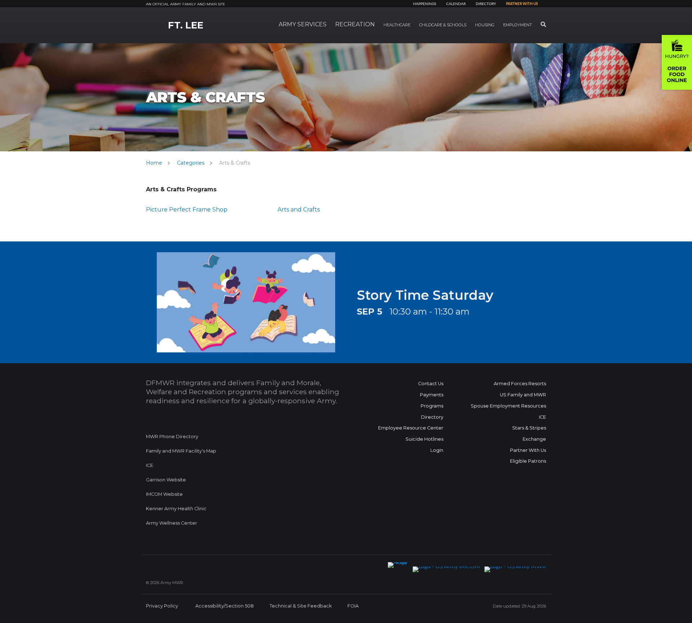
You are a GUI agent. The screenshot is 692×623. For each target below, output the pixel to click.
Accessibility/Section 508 (224, 606)
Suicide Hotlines (424, 439)
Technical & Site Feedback (301, 606)
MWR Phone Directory (172, 436)
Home (154, 163)
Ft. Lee (185, 25)
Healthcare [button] (397, 24)
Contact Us (430, 383)
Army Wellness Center (172, 523)
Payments (431, 394)
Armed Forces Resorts (520, 383)
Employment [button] (517, 24)
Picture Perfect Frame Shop (186, 209)
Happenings (424, 4)
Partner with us (522, 4)
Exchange (534, 439)
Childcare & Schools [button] (442, 24)
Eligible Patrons (528, 461)
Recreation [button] (355, 24)
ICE (149, 465)
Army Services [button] (303, 24)
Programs (432, 406)
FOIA (353, 606)
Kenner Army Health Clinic (176, 508)
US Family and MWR (523, 394)
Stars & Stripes (529, 428)
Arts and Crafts (299, 209)
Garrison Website (166, 479)
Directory (486, 4)
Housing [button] (484, 24)
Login (436, 450)
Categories (190, 163)
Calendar (456, 4)
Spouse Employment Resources (508, 406)
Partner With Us (528, 450)
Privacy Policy (162, 606)
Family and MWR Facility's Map (181, 451)
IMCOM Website (164, 494)
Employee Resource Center (410, 428)
